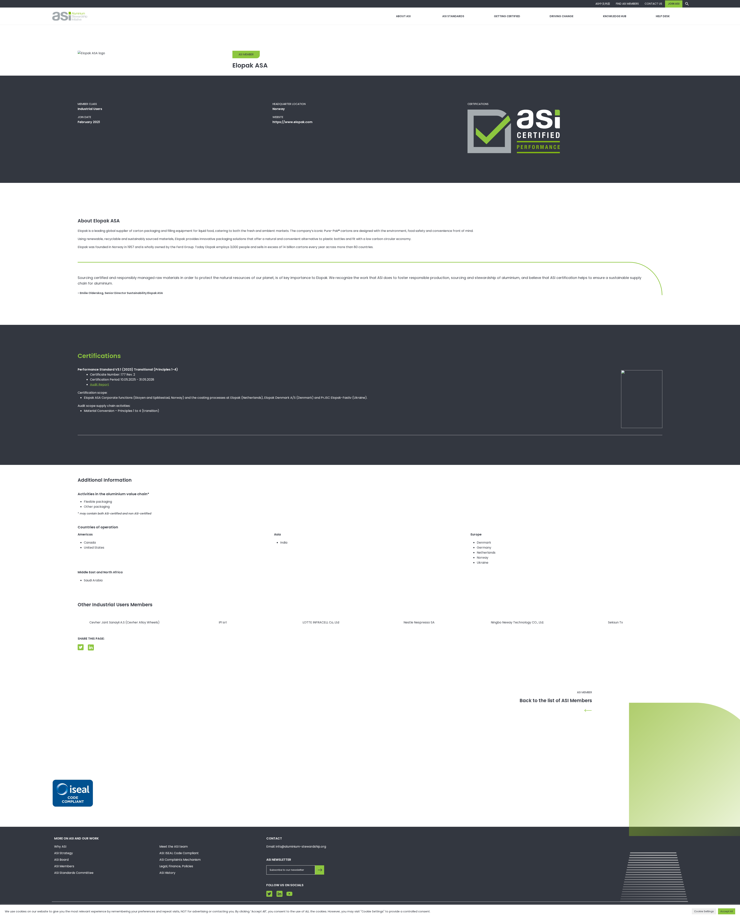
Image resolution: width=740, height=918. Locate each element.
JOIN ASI (673, 4)
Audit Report (99, 384)
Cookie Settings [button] (704, 911)
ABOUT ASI (403, 16)
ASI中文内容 (602, 4)
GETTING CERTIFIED (507, 16)
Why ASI (60, 846)
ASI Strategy (63, 853)
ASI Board (61, 859)
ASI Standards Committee (73, 873)
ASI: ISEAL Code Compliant (179, 853)
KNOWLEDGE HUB (614, 16)
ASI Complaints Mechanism (180, 859)
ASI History (167, 873)
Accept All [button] (726, 911)
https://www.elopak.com (292, 122)
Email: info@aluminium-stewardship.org (296, 846)
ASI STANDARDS (453, 16)
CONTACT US (653, 4)
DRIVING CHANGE (561, 16)
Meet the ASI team (173, 846)
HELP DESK (663, 16)
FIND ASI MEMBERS (627, 4)
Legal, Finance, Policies (176, 866)
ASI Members (64, 866)
